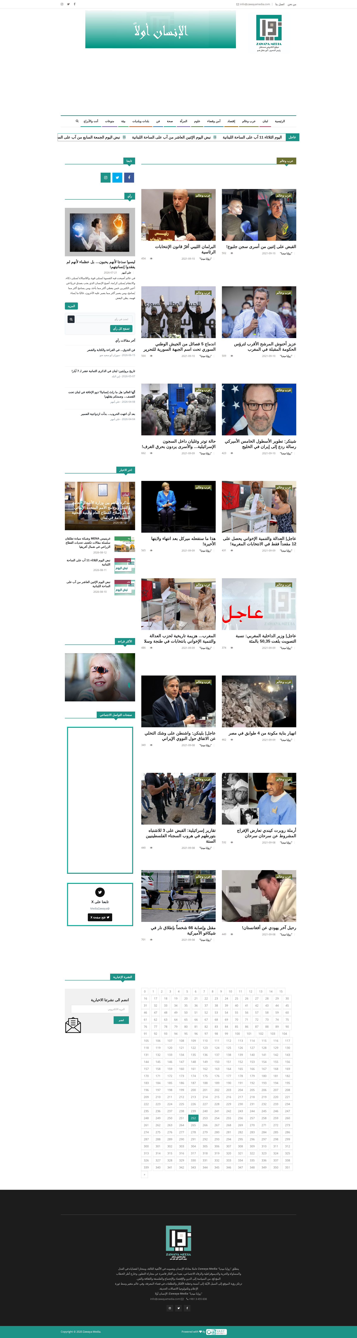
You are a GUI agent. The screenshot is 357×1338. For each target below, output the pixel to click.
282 (240, 1132)
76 (145, 1026)
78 (165, 1026)
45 (287, 1005)
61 (145, 1019)
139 (240, 1055)
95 (186, 1034)
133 (169, 1055)
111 (216, 1041)
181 (275, 1076)
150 (216, 1062)
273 (287, 1125)
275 (158, 1132)
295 (240, 1139)
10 (230, 991)
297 (264, 1139)
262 (158, 1125)
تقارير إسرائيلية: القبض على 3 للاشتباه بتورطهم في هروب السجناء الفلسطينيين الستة (181, 835)
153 (252, 1062)
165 (240, 1069)
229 (228, 1104)
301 (158, 1146)
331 (205, 1160)
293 (216, 1139)
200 (193, 1090)
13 (260, 991)
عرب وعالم (249, 121)
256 (240, 1118)
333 (228, 1160)
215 (216, 1097)
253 (205, 1118)
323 (264, 1153)
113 (240, 1041)
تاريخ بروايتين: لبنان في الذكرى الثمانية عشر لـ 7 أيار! (103, 371)
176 (216, 1076)
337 (275, 1160)
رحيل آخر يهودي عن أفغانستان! (269, 927)
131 (146, 1055)
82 (206, 1026)
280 (216, 1132)
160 (181, 1069)
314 (158, 1153)
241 (216, 1111)
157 (146, 1069)
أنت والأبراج (91, 121)
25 (236, 998)
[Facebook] (74, 4)
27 (256, 998)
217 (240, 1097)
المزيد (71, 306)
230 (240, 1104)
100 (237, 1034)
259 (275, 1118)
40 (236, 1005)
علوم (197, 121)
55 (236, 1012)
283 (252, 1132)
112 (228, 1041)
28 (267, 998)
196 (146, 1090)
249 (158, 1118)
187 (193, 1083)
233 (275, 1104)
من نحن (292, 4)
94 (175, 1034)
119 (158, 1048)
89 (277, 1026)
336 (264, 1160)
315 (169, 1153)
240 (205, 1111)
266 (205, 1125)
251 (181, 1118)
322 (252, 1153)
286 (287, 1132)
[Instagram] (170, 1308)
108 (181, 1041)
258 (264, 1118)
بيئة (123, 121)
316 (181, 1153)
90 (287, 1026)
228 (216, 1104)
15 (281, 991)
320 (228, 1153)
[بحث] (71, 319)
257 (252, 1118)
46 (145, 1012)
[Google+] (62, 4)
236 (158, 1111)
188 (205, 1083)
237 (169, 1111)
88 (267, 1026)
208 (287, 1090)
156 (287, 1062)
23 (216, 998)
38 (216, 1005)
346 (228, 1167)
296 (252, 1139)
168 (275, 1069)
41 (246, 1005)
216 (228, 1097)
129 (275, 1048)
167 (264, 1069)
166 (252, 1069)
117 (287, 1041)
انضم (121, 1020)
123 (205, 1048)
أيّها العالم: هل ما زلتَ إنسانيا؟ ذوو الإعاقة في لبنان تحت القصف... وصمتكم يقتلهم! (101, 394)
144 (146, 1062)
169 (287, 1069)
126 (240, 1048)
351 (287, 1167)
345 (216, 1167)
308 (240, 1146)
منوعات (109, 121)
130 (287, 1048)
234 (287, 1104)
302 (169, 1146)
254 (216, 1118)
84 (226, 1026)
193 (264, 1083)
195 (287, 1083)
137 (216, 1055)
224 (169, 1104)
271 (264, 1125)
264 (181, 1125)
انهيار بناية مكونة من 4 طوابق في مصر (262, 733)
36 (196, 1005)
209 (146, 1097)
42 (256, 1005)
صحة (170, 121)
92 (155, 1034)
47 (155, 1012)
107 (169, 1041)
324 (275, 1153)
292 (205, 1139)
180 (264, 1076)
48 (165, 1012)
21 (196, 998)
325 (287, 1153)
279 (205, 1132)
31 (145, 1005)
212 (181, 1097)
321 (240, 1153)
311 (275, 1146)
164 (228, 1069)
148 (193, 1062)
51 (196, 1012)
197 (158, 1090)
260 (287, 1118)
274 (146, 1132)
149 (205, 1062)
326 (146, 1160)
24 (226, 998)
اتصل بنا (279, 4)
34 (175, 1005)
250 (169, 1118)
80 (186, 1026)
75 (287, 1019)
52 (206, 1012)
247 (287, 1111)
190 (228, 1083)
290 (181, 1139)
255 (228, 1118)
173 (181, 1076)
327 (158, 1160)
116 (275, 1041)
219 (264, 1097)
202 (216, 1090)
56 (246, 1012)
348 (252, 1167)
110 (205, 1041)
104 (284, 1034)
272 (275, 1125)
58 (267, 1012)
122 (193, 1048)
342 (181, 1167)
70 (236, 1019)
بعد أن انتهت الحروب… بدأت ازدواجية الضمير (108, 414)
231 (252, 1104)
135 (193, 1055)
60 (287, 1012)
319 (216, 1153)
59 (277, 1012)
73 (267, 1019)
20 (186, 998)
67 (206, 1019)
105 (146, 1041)
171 (158, 1076)
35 (186, 1005)
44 (277, 1005)
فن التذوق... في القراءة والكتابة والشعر (111, 350)
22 (206, 998)
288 (158, 1139)
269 (240, 1125)
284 (264, 1132)
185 (169, 1083)
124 (216, 1048)
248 (146, 1118)
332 (216, 1160)
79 (175, 1026)
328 (169, 1160)
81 (196, 1026)
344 (205, 1167)
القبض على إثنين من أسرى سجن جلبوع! (261, 246)
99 (226, 1034)
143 (287, 1055)
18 (165, 998)
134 (181, 1055)
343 (193, 1167)
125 (228, 1048)
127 (252, 1048)
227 (205, 1104)
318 (205, 1153)
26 (246, 998)
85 (236, 1026)
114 (252, 1041)
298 (275, 1139)
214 (205, 1097)
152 (240, 1062)
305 (205, 1146)
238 (181, 1111)
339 (146, 1167)
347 (240, 1167)
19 (175, 998)
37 (206, 1005)
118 (146, 1048)
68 (216, 1019)
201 (205, 1090)
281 (228, 1132)
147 (181, 1062)
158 (158, 1069)
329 (181, 1160)
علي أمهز (126, 272)
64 (175, 1019)
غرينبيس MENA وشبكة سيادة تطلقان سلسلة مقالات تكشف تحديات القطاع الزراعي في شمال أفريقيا (87, 542)
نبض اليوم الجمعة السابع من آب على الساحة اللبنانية (165, 137)
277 (181, 1132)
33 (165, 1005)
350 (275, 1167)
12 (250, 991)
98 (216, 1034)
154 (264, 1062)
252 (193, 1118)
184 (158, 1083)
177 (228, 1076)
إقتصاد (231, 121)
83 (216, 1026)
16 (145, 998)
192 (252, 1083)
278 (193, 1132)
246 (275, 1111)
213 (193, 1097)
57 (256, 1012)
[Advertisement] (124, 86)
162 (205, 1069)
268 (228, 1125)
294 (228, 1139)
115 (264, 1041)
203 (228, 1090)
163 (216, 1069)
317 (193, 1153)
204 (240, 1090)
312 (287, 1146)
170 (146, 1076)
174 (193, 1076)
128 (264, 1048)
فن (158, 121)
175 (205, 1076)
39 (226, 1005)
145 (158, 1062)
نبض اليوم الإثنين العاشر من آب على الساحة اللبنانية (256, 137)
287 (146, 1139)
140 (252, 1055)
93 (165, 1034)
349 (264, 1167)
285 (275, 1132)
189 (216, 1083)
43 (267, 1005)
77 (155, 1026)
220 (275, 1097)
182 (287, 1076)
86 (246, 1026)
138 (228, 1055)
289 (169, 1139)
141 (264, 1055)
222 (146, 1104)
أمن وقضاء (213, 121)
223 (158, 1104)
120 (169, 1048)
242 (228, 1111)
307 (228, 1146)
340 (158, 1167)
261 (146, 1125)
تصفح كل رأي (121, 328)
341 (169, 1167)
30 (287, 998)
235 (146, 1111)
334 (240, 1160)
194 (275, 1083)
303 (181, 1146)
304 (193, 1146)
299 (287, 1139)
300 (146, 1146)
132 (158, 1055)
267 (216, 1125)
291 (193, 1139)
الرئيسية (280, 121)
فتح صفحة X (98, 917)
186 (181, 1083)
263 (169, 1125)
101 (249, 1034)
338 (287, 1160)
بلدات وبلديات (140, 121)
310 (264, 1146)
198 (169, 1090)
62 (155, 1019)
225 (181, 1104)
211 (169, 1097)
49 (175, 1012)
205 (252, 1090)
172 (169, 1076)
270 (252, 1125)
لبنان (265, 121)
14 (271, 991)
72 (256, 1019)
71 (246, 1019)
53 (216, 1012)
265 (193, 1125)
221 (287, 1097)
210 (158, 1097)
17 (155, 998)
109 (193, 1041)
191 (240, 1083)
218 (252, 1097)
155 (275, 1062)
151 (228, 1062)
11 (240, 991)
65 (186, 1019)
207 (275, 1090)
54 (226, 1012)
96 (196, 1034)
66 (196, 1019)
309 (252, 1146)
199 (181, 1090)
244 (252, 1111)
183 (146, 1083)
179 (252, 1076)
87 (256, 1026)
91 (145, 1034)
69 (226, 1019)
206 (264, 1090)
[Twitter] (68, 4)
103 (272, 1034)
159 (169, 1069)
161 (193, 1069)
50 (186, 1012)
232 (264, 1104)
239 (193, 1111)
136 (205, 1055)
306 (216, 1146)
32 (155, 1005)
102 (260, 1034)
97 (206, 1034)
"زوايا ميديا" (286, 253)
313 (146, 1153)
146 (169, 1062)
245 (264, 1111)
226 (193, 1104)
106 (158, 1041)
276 (169, 1132)
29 (277, 998)
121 (181, 1048)
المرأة (183, 121)
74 (277, 1019)
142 (275, 1055)
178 (240, 1076)
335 (252, 1160)
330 (193, 1160)
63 (165, 1019)
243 (240, 1111)
